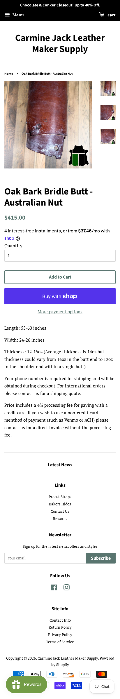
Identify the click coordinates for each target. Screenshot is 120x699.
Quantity (13, 245)
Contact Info (60, 620)
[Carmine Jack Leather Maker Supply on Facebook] (54, 588)
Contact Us (60, 511)
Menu (17, 15)
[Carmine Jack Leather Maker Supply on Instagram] (66, 588)
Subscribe (101, 558)
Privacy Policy (60, 634)
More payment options (60, 311)
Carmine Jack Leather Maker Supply (60, 43)
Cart (111, 15)
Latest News (60, 465)
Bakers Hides (60, 504)
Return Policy (60, 627)
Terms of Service (60, 641)
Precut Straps (60, 496)
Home (8, 73)
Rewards (60, 518)
